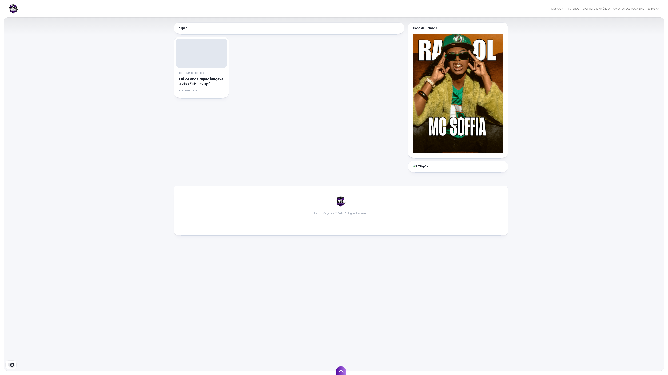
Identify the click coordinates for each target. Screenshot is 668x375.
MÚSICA (556, 8)
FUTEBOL (573, 8)
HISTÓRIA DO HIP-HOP (192, 73)
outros (651, 8)
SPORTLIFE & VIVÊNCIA (596, 8)
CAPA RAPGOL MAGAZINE (628, 8)
